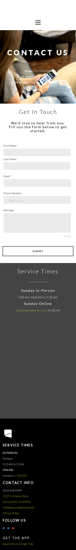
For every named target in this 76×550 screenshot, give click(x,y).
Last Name (10, 159)
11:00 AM (21, 475)
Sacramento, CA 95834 (17, 501)
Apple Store (10, 543)
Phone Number (12, 193)
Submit (38, 251)
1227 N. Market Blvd (16, 496)
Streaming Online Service (31, 310)
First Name (10, 145)
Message (9, 210)
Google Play (26, 543)
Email (7, 176)
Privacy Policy (11, 513)
